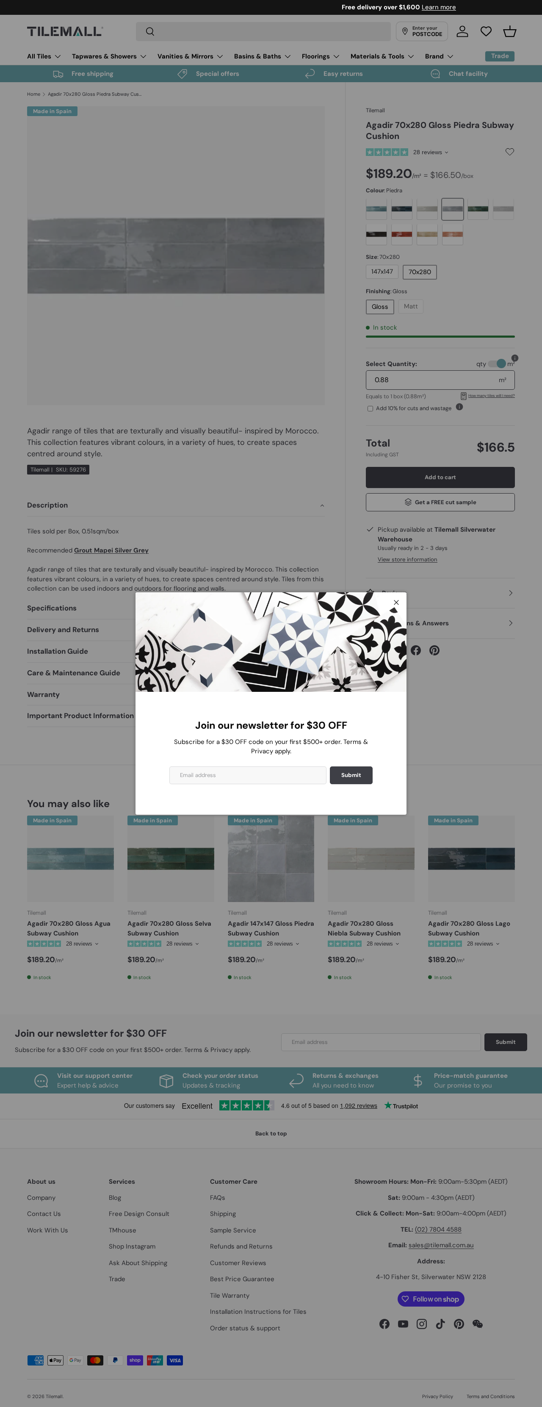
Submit (351, 775)
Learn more (311, 7)
